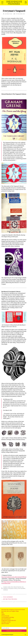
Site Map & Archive (6, 622)
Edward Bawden (17, 587)
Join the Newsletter (6, 619)
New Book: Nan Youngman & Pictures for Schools (13, 609)
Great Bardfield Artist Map (7, 617)
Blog (2, 612)
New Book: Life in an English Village (10, 611)
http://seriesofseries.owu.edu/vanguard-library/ (13, 577)
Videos (3, 614)
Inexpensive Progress (14, 2)
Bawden (5, 587)
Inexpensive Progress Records (8, 620)
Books (9, 587)
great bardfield (21, 588)
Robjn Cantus (9, 13)
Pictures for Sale (5, 615)
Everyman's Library (13, 588)
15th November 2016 (20, 13)
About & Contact (5, 623)
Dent (12, 587)
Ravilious (5, 590)
